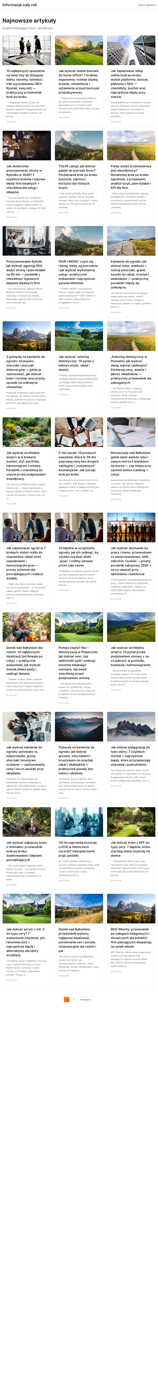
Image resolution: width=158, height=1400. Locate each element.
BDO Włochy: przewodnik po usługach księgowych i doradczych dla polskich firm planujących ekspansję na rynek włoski (131, 937)
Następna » (86, 999)
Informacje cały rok (19, 5)
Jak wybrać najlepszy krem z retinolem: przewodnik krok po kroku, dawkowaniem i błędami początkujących (26, 851)
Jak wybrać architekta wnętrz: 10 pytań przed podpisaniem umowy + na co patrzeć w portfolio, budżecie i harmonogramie (130, 656)
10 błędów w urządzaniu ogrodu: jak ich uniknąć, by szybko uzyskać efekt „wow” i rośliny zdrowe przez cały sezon (78, 556)
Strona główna (147, 4)
